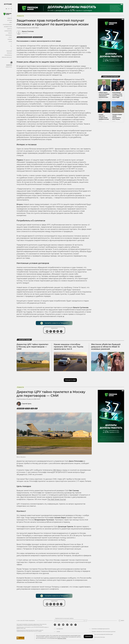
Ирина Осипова (28, 31)
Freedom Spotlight (7, 57)
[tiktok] (67, 625)
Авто (10, 22)
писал (19, 310)
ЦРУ (36, 408)
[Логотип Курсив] (8, 4)
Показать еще (70, 380)
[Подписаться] (85, 621)
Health (10, 33)
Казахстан (9, 65)
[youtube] (63, 625)
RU (6, 8)
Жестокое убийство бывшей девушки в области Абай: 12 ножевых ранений (105, 346)
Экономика (9, 35)
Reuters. (20, 466)
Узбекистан (9, 67)
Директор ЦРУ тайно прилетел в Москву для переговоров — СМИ (32, 346)
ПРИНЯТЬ (88, 636)
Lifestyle (9, 28)
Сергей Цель (26, 403)
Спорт (10, 37)
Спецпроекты (8, 55)
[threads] (71, 625)
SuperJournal (8, 31)
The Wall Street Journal (56, 499)
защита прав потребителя (24, 37)
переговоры (20, 408)
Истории (9, 20)
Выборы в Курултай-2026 (98, 637)
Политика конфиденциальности (100, 628)
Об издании (60, 628)
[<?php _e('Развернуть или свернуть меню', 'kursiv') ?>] (11, 62)
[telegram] (59, 625)
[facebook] (76, 625)
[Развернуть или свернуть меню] (11, 46)
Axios (65, 470)
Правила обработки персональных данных (103, 631)
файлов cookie (62, 638)
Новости (9, 18)
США (32, 408)
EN (8, 8)
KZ (11, 8)
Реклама (9, 53)
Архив (10, 41)
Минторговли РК (37, 37)
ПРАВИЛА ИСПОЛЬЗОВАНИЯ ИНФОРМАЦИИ (102, 634)
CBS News (56, 470)
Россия (27, 408)
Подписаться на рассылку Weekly (64, 618)
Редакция (9, 51)
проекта (83, 46)
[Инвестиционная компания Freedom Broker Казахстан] (7, 14)
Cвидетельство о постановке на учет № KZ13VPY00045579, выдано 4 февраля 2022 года (33, 628)
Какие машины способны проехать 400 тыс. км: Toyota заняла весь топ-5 (68, 346)
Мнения (10, 39)
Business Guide (8, 26)
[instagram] (55, 625)
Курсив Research (7, 24)
